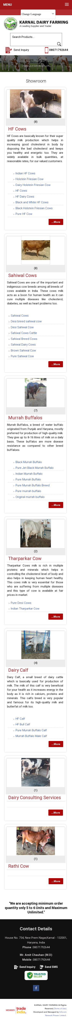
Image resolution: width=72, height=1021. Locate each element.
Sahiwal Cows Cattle (24, 333)
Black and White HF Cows (32, 202)
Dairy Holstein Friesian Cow (33, 185)
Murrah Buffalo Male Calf (31, 736)
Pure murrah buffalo (28, 491)
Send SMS (51, 966)
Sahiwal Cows (22, 275)
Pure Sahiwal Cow (22, 356)
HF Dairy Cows (25, 196)
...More (55, 221)
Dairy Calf (18, 670)
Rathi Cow (18, 866)
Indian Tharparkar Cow (25, 608)
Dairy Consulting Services (34, 797)
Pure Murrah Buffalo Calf (31, 730)
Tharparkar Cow (24, 558)
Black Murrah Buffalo (29, 462)
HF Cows (17, 129)
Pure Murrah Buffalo (28, 479)
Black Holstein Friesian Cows (34, 208)
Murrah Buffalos (25, 417)
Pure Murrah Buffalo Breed (33, 485)
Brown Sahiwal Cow (23, 350)
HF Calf (20, 718)
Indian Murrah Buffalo (29, 473)
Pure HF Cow (24, 214)
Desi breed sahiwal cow (26, 321)
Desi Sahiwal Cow (22, 327)
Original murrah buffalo (30, 497)
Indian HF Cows (25, 173)
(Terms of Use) (60, 1008)
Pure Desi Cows (21, 603)
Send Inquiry (27, 966)
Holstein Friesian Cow (29, 179)
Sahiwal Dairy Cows (23, 344)
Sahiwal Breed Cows (24, 339)
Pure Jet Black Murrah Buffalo (35, 468)
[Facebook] (36, 990)
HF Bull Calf (23, 724)
